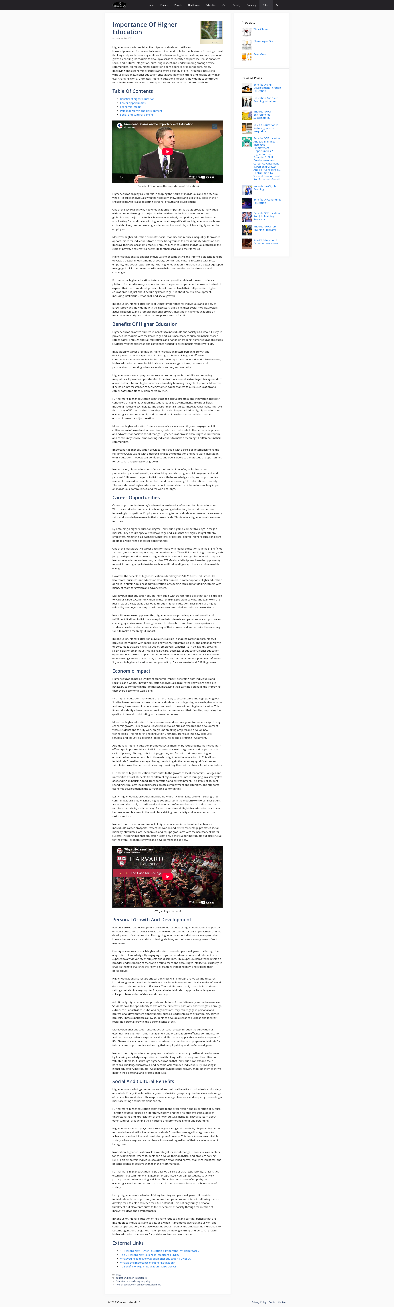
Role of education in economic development (138, 1284)
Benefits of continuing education (267, 201)
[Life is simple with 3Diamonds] (119, 5)
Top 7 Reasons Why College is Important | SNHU (149, 1255)
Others (266, 4)
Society (237, 4)
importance (141, 1277)
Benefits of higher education (137, 99)
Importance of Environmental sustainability (262, 115)
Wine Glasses (261, 29)
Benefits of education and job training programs (266, 216)
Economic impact (130, 106)
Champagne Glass (264, 41)
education (127, 32)
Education (211, 4)
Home (151, 4)
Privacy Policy (259, 1302)
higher (167, 24)
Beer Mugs (260, 54)
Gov (224, 4)
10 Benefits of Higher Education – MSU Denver (148, 1266)
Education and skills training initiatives (265, 99)
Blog (118, 1274)
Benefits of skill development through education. (267, 88)
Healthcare (194, 4)
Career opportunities (133, 103)
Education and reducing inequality (133, 1281)
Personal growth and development (141, 110)
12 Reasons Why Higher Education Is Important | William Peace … (160, 1251)
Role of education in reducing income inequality (265, 128)
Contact (282, 1302)
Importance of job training (264, 187)
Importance (129, 24)
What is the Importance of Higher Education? (147, 1262)
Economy (251, 4)
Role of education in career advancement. (266, 241)
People (178, 4)
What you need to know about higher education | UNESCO (155, 1258)
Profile (272, 1302)
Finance (164, 4)
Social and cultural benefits (136, 114)
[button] (277, 5)
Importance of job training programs (265, 228)
